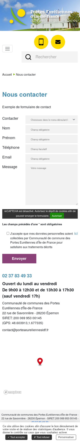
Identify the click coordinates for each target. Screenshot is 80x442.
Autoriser (57, 215)
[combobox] (49, 119)
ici (76, 233)
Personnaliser (66, 437)
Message (9, 166)
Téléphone (10, 147)
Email (6, 156)
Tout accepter (17, 437)
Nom (6, 127)
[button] (28, 57)
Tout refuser (43, 437)
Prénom (8, 137)
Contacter (10, 118)
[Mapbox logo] (12, 392)
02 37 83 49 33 (40, 422)
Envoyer (19, 258)
